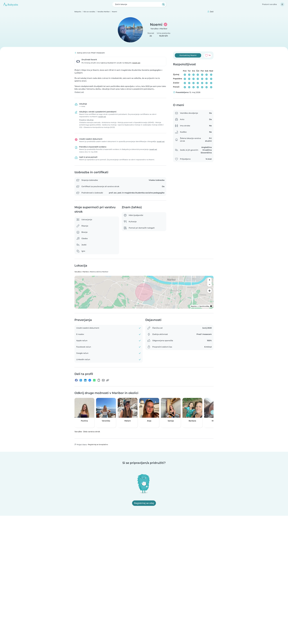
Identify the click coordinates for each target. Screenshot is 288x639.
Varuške (78, 432)
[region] (144, 292)
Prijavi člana (81, 445)
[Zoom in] (209, 280)
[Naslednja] (212, 412)
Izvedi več (136, 63)
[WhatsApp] (94, 380)
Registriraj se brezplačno (98, 444)
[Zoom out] (209, 284)
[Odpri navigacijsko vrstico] (282, 4)
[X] (81, 380)
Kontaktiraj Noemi (188, 55)
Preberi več (79, 92)
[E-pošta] (103, 380)
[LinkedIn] (85, 380)
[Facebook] (76, 380)
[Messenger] (90, 380)
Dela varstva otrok (91, 432)
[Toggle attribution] (211, 306)
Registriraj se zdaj (144, 503)
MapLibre (194, 306)
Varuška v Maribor (159, 29)
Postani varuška (269, 4)
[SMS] (99, 380)
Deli (211, 12)
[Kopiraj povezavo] (107, 380)
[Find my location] (209, 290)
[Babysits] (11, 4)
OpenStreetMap (204, 306)
